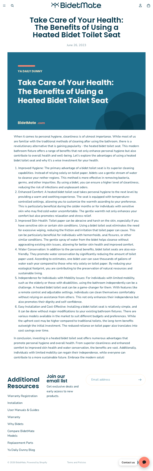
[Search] (12, 5)
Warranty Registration (22, 396)
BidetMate (21, 462)
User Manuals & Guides (23, 410)
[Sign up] (140, 380)
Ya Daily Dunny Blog (21, 450)
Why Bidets (15, 424)
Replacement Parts (20, 443)
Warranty (13, 417)
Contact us (128, 462)
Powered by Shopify (37, 462)
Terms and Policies (76, 462)
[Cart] (148, 5)
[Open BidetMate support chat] (144, 462)
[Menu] (4, 5)
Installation (15, 403)
